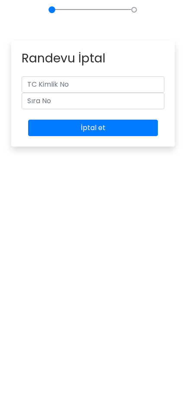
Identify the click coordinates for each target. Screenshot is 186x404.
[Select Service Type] (52, 18)
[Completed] (134, 18)
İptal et (93, 128)
